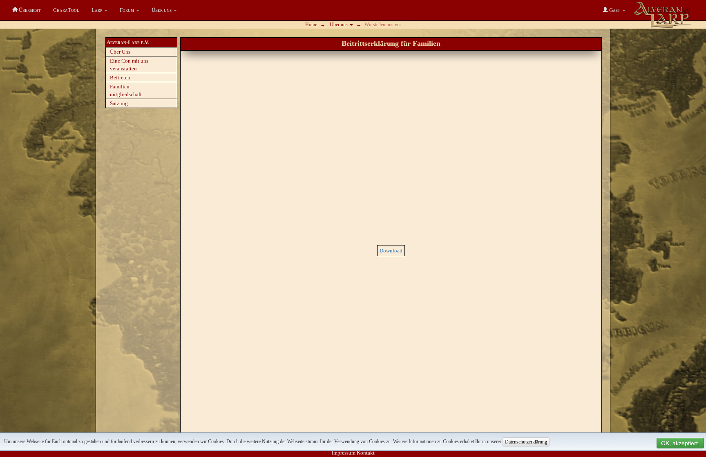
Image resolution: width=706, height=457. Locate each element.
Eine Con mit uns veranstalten (129, 65)
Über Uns (120, 52)
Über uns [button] (339, 24)
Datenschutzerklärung (526, 442)
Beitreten (120, 77)
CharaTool (66, 10)
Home (311, 24)
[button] (99, 10)
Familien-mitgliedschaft (126, 90)
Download (391, 251)
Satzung (119, 103)
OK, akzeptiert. (680, 443)
